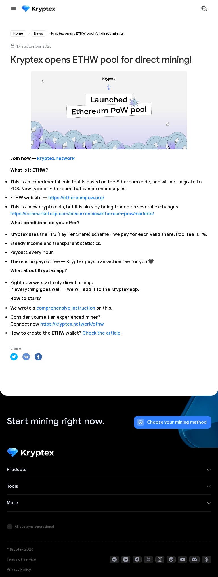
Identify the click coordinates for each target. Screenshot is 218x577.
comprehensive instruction (65, 308)
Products (16, 469)
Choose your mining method (177, 422)
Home (18, 33)
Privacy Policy (19, 569)
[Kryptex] (38, 8)
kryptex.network (56, 158)
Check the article (101, 333)
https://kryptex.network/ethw (72, 324)
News (38, 33)
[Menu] (13, 8)
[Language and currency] (204, 8)
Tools (12, 486)
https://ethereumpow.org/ (76, 198)
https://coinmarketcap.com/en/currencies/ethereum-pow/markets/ (82, 214)
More (12, 502)
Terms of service (21, 559)
